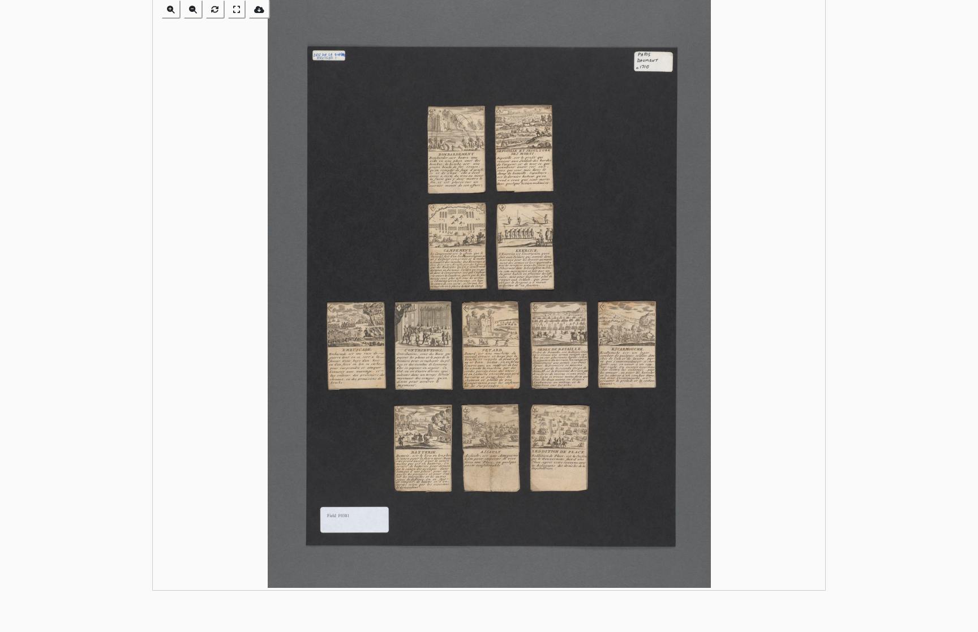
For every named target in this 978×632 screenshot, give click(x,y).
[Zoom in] (171, 9)
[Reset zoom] (215, 9)
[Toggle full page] (237, 9)
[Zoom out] (193, 9)
